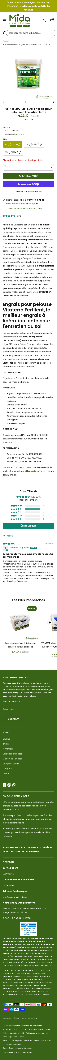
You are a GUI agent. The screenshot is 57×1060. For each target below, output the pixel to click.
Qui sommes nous (16, 1037)
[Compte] (44, 19)
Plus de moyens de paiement (28, 191)
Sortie (6, 773)
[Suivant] (53, 102)
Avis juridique (8, 1018)
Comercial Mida (26, 1052)
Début (5, 1037)
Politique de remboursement (37, 1033)
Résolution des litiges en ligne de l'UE (17, 1040)
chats (6, 743)
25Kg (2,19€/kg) (13, 152)
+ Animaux (8, 748)
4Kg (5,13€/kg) (12, 144)
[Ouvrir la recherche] (4, 33)
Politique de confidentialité (13, 1033)
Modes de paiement (11, 1029)
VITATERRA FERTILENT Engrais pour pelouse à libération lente (26, 44)
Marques (7, 768)
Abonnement (18, 134)
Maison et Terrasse (12, 758)
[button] (9, 215)
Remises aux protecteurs (32, 1025)
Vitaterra (6, 127)
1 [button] (25, 102)
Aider (17, 1018)
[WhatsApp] (13, 785)
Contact (24, 1029)
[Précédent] (4, 102)
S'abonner (13, 719)
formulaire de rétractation (39, 1029)
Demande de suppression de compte (17, 1048)
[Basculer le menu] (4, 20)
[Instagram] (9, 785)
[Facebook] (4, 785)
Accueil (6, 41)
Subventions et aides (42, 1040)
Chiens (6, 738)
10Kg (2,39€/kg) (34, 144)
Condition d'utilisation (11, 1025)
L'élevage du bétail (12, 753)
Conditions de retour (28, 1022)
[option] (28, 73)
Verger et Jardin (11, 763)
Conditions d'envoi (10, 1022)
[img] (9, 543)
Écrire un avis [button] (28, 525)
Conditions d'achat (29, 1018)
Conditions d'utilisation (12, 1044)
